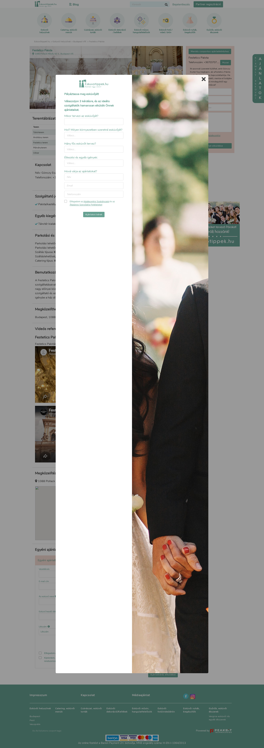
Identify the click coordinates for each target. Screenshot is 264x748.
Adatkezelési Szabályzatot (96, 201)
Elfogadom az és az (92, 203)
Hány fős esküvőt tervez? (80, 144)
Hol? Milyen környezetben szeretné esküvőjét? (93, 130)
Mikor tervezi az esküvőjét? (81, 116)
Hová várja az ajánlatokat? (80, 171)
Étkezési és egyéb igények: (81, 157)
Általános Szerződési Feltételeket (86, 205)
